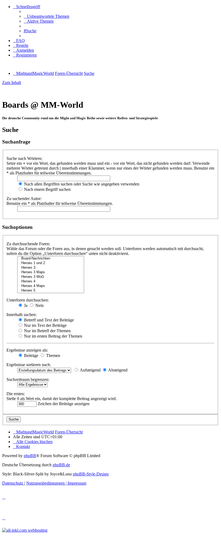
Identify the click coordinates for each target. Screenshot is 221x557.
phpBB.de (61, 465)
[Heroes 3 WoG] (51, 277)
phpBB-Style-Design (91, 474)
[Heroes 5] (51, 290)
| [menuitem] (47, 483)
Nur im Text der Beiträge (45, 325)
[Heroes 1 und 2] (51, 263)
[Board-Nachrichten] (51, 258)
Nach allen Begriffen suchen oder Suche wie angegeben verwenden (81, 184)
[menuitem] (46, 16)
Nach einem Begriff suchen (47, 189)
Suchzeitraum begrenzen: (27, 379)
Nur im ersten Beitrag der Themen (52, 336)
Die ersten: (15, 393)
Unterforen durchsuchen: (27, 300)
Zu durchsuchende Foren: (28, 243)
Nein (39, 305)
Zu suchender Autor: (24, 198)
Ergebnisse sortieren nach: (28, 364)
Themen (52, 355)
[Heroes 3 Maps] (51, 272)
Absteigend (117, 370)
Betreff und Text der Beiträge (48, 320)
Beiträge (30, 355)
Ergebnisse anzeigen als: (27, 350)
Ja (25, 305)
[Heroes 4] (51, 281)
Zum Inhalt (11, 82)
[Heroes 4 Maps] (51, 286)
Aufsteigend (90, 370)
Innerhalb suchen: (21, 314)
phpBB (30, 455)
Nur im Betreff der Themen (47, 330)
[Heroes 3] (51, 267)
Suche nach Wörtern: (24, 158)
